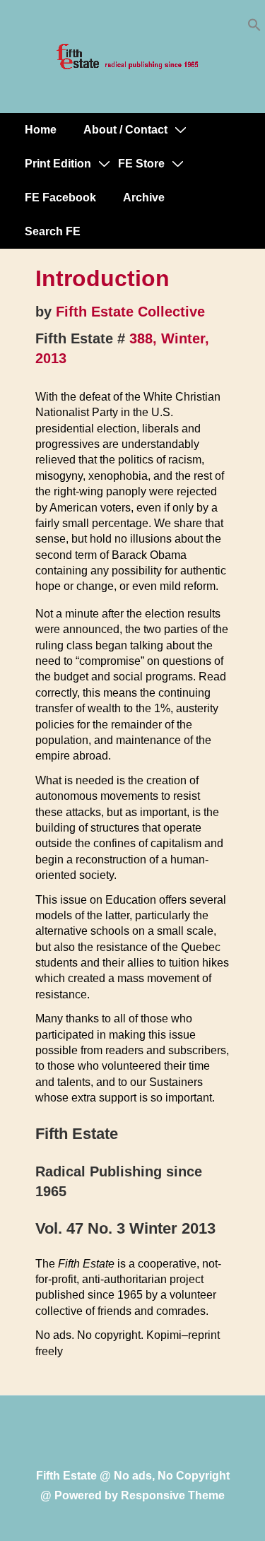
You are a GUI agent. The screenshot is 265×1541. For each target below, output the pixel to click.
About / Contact (125, 130)
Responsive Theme (173, 1495)
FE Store (141, 164)
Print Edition (58, 164)
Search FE (53, 231)
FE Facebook (60, 197)
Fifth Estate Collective (130, 311)
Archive (144, 197)
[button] (254, 28)
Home (41, 130)
